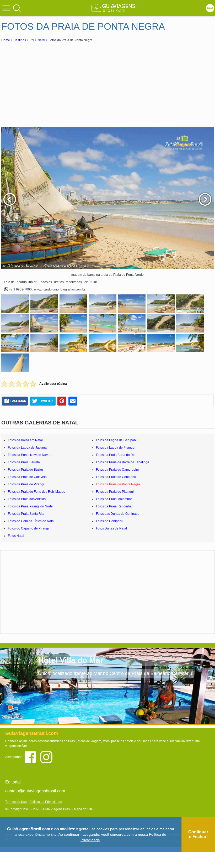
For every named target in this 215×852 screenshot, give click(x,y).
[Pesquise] (17, 8)
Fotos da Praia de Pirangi (26, 484)
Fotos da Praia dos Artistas (27, 499)
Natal (41, 40)
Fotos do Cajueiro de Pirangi (28, 528)
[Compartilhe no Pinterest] (62, 401)
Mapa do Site (83, 809)
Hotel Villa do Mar (70, 660)
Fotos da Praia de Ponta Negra (118, 484)
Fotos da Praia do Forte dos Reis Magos (36, 491)
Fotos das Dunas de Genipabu (117, 514)
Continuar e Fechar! (198, 834)
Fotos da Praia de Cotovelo (27, 477)
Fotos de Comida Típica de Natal (31, 521)
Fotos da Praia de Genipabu (116, 477)
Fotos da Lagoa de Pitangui (115, 447)
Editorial (13, 782)
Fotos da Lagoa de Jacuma (27, 447)
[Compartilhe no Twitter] (42, 401)
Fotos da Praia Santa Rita (26, 514)
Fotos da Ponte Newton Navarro (30, 455)
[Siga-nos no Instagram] (47, 757)
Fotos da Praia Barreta (24, 462)
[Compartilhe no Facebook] (15, 401)
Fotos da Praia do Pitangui (115, 491)
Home (5, 40)
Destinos (19, 40)
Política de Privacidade (45, 802)
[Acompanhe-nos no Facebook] (32, 757)
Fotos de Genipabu (109, 521)
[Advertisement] (48, 82)
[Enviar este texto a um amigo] (73, 401)
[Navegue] (7, 8)
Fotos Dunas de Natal (111, 528)
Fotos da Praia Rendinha (114, 506)
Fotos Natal (16, 536)
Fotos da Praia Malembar (114, 499)
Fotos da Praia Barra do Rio (116, 455)
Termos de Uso (16, 802)
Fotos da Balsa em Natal (25, 440)
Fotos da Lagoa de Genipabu (117, 440)
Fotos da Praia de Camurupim (117, 469)
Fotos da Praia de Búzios (26, 469)
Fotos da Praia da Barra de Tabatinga (122, 462)
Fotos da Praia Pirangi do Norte (30, 506)
